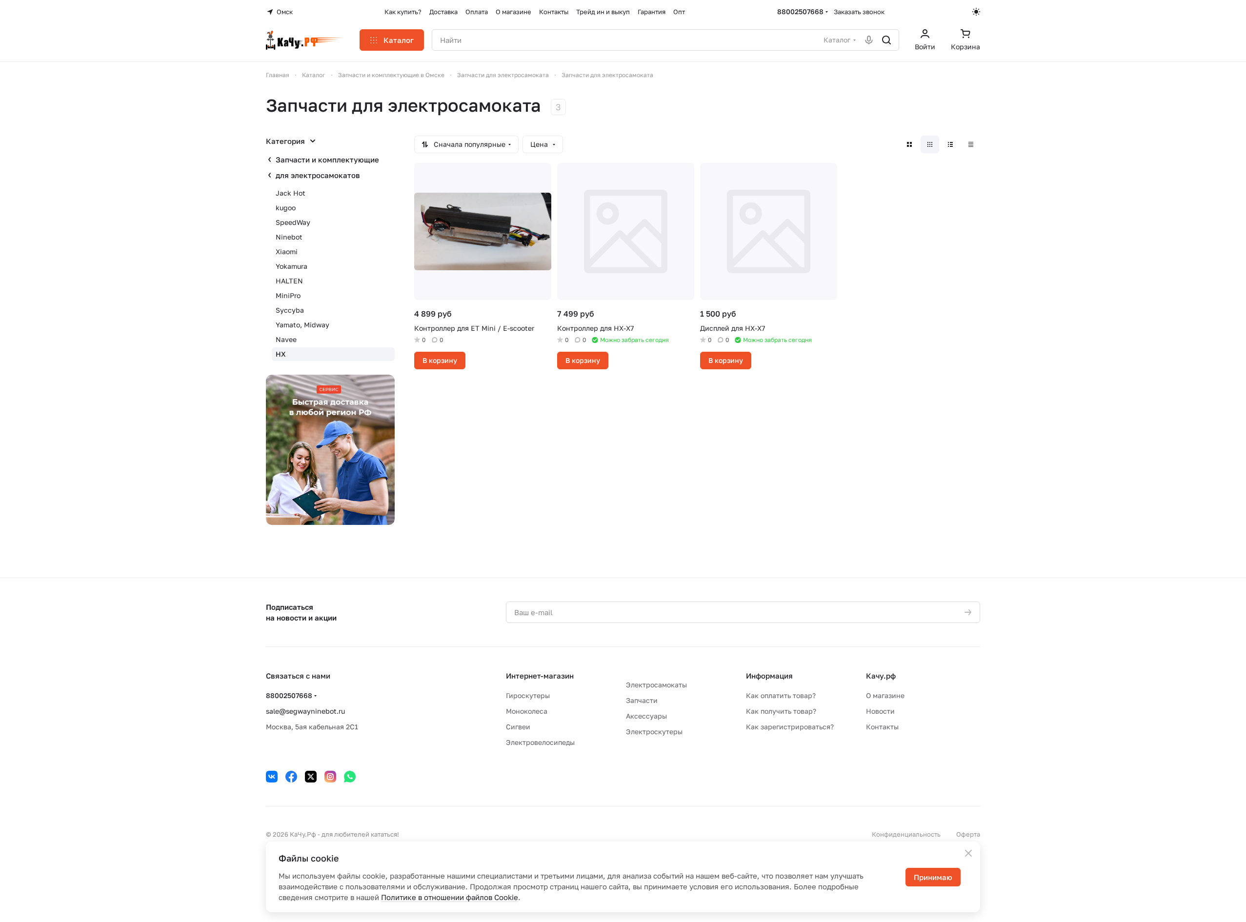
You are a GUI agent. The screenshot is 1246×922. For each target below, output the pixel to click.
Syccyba (290, 310)
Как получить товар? (781, 711)
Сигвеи (518, 726)
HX (281, 354)
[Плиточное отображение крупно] (909, 144)
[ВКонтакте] (272, 776)
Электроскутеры (654, 731)
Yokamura (291, 266)
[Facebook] (291, 776)
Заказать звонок (859, 12)
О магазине (885, 695)
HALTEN (289, 281)
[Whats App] (350, 776)
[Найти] (886, 40)
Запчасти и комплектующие (327, 159)
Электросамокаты (656, 685)
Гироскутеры (528, 695)
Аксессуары (646, 716)
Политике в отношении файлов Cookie (449, 897)
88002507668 (800, 11)
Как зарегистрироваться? (790, 726)
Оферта (968, 834)
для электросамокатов (318, 175)
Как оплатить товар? (781, 695)
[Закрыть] (968, 853)
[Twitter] (311, 776)
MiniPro (288, 295)
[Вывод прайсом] (971, 144)
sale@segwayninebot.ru (305, 711)
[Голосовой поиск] (869, 40)
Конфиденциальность (906, 834)
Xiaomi (287, 251)
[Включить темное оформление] (976, 12)
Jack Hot (290, 193)
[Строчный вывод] (950, 144)
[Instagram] (330, 776)
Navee (286, 339)
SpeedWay (293, 222)
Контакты (882, 726)
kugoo (286, 207)
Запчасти (642, 700)
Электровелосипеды (540, 742)
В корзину (439, 360)
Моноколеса (526, 711)
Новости (880, 711)
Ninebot (289, 237)
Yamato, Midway (302, 325)
